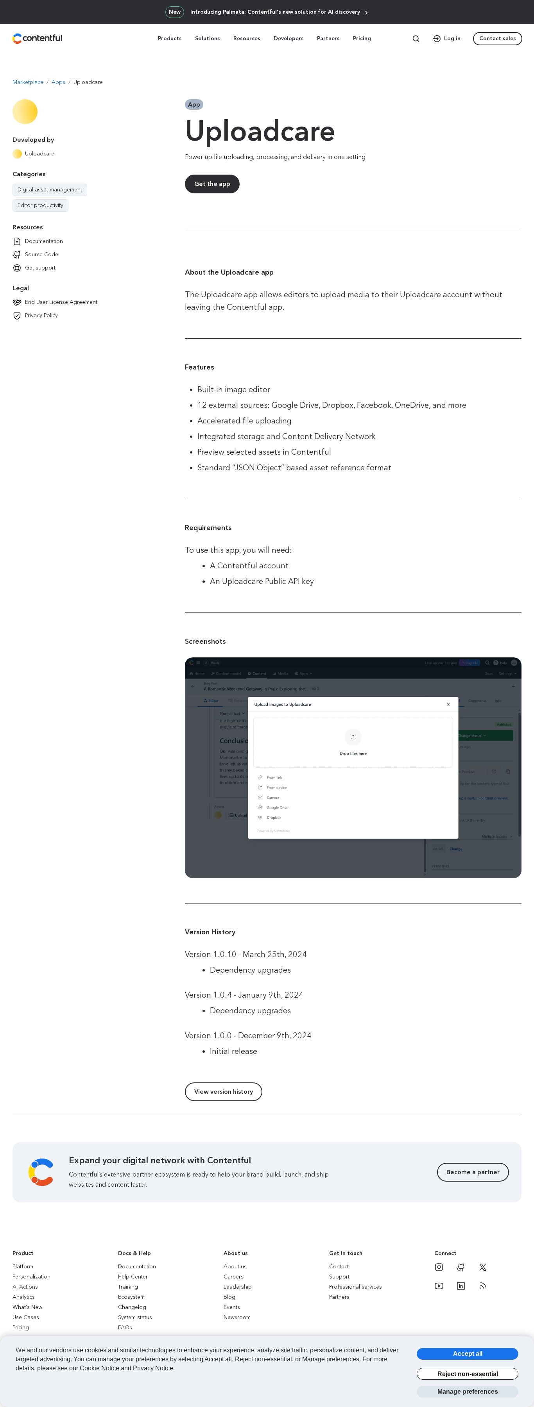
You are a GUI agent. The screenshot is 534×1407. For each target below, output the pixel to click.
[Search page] (416, 38)
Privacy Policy (41, 315)
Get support (40, 267)
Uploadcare (39, 153)
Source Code (41, 254)
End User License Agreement (61, 302)
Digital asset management (50, 190)
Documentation (44, 241)
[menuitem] (170, 38)
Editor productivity (40, 205)
